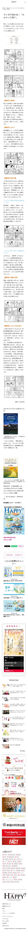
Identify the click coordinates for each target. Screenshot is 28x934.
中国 (17, 881)
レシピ (5, 861)
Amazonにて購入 (9, 665)
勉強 (23, 875)
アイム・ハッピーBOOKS (8, 913)
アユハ (13, 870)
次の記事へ (18, 555)
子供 (17, 857)
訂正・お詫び (5, 921)
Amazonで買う (8, 539)
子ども (20, 859)
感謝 (19, 870)
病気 (15, 861)
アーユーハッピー (8, 879)
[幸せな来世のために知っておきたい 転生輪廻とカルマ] (14, 606)
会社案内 (4, 923)
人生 (10, 861)
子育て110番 (7, 868)
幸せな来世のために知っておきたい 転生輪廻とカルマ (14, 615)
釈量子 (19, 854)
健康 (23, 868)
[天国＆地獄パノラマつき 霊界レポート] (14, 589)
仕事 (11, 859)
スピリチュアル (14, 579)
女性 (5, 863)
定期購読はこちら (9, 670)
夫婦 (9, 863)
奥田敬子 (15, 866)
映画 (13, 868)
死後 (20, 879)
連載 (3, 908)
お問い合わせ (5, 925)
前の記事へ (10, 555)
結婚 (15, 872)
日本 (23, 870)
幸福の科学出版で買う (10, 537)
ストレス (21, 872)
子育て (5, 854)
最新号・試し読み (9, 657)
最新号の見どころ (6, 903)
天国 (10, 872)
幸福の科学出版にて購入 (11, 662)
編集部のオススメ (6, 906)
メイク (10, 877)
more (23, 751)
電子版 (6, 668)
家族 (20, 861)
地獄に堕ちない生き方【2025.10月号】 (13, 580)
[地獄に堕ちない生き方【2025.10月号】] (14, 572)
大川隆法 (6, 859)
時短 (13, 881)
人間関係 (15, 863)
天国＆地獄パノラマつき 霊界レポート (13, 597)
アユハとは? (5, 918)
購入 (6, 660)
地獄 (21, 863)
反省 (5, 881)
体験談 (5, 872)
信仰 (5, 870)
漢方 (16, 879)
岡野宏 (18, 868)
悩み (5, 857)
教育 (8, 875)
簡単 (5, 877)
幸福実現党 (11, 857)
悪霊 (15, 877)
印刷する (21, 546)
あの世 (9, 866)
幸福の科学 (12, 854)
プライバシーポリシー (7, 916)
